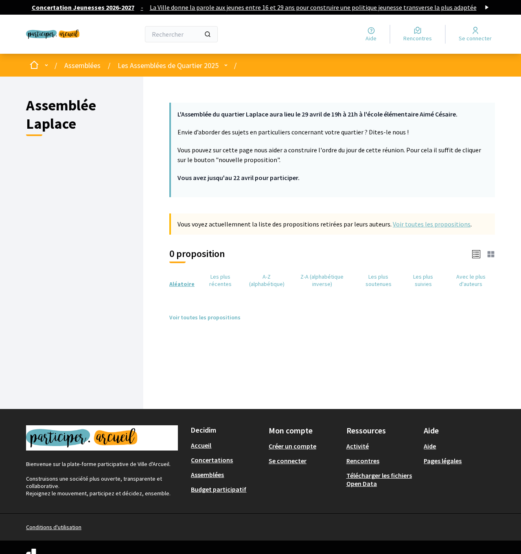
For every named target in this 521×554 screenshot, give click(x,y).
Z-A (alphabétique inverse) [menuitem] (322, 280)
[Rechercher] (207, 34)
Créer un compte (292, 446)
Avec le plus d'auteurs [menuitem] (471, 280)
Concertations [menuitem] (212, 460)
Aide (430, 446)
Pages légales (443, 461)
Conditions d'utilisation (53, 527)
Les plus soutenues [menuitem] (379, 280)
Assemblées (82, 65)
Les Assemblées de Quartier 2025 (168, 65)
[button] (476, 253)
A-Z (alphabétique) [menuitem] (267, 280)
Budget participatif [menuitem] (218, 489)
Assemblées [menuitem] (207, 474)
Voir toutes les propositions (432, 224)
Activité (357, 446)
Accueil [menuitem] (201, 445)
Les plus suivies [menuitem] (423, 280)
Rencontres (362, 461)
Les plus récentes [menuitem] (220, 280)
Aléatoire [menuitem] (182, 284)
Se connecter (287, 461)
